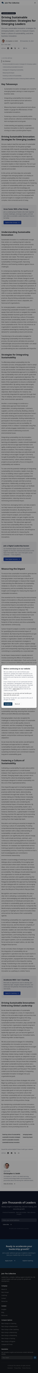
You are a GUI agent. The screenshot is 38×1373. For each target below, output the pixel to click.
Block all (17, 704)
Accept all (8, 704)
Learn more (16, 689)
